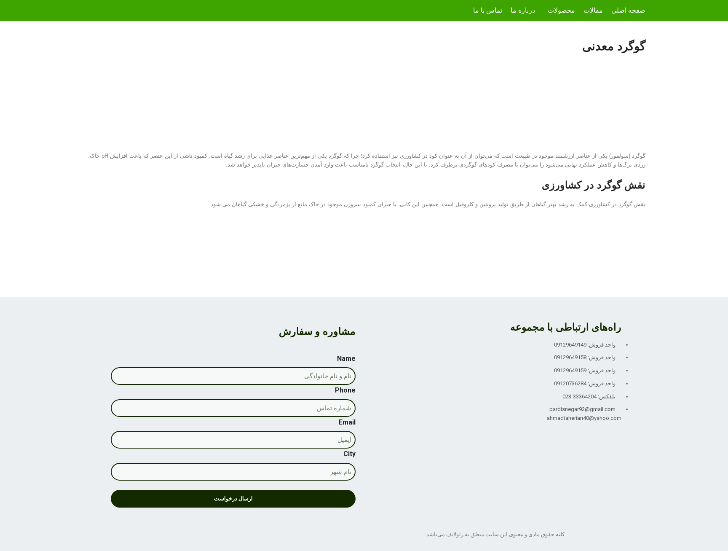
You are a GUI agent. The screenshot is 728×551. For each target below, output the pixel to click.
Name (346, 359)
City (349, 454)
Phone (345, 390)
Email (347, 422)
